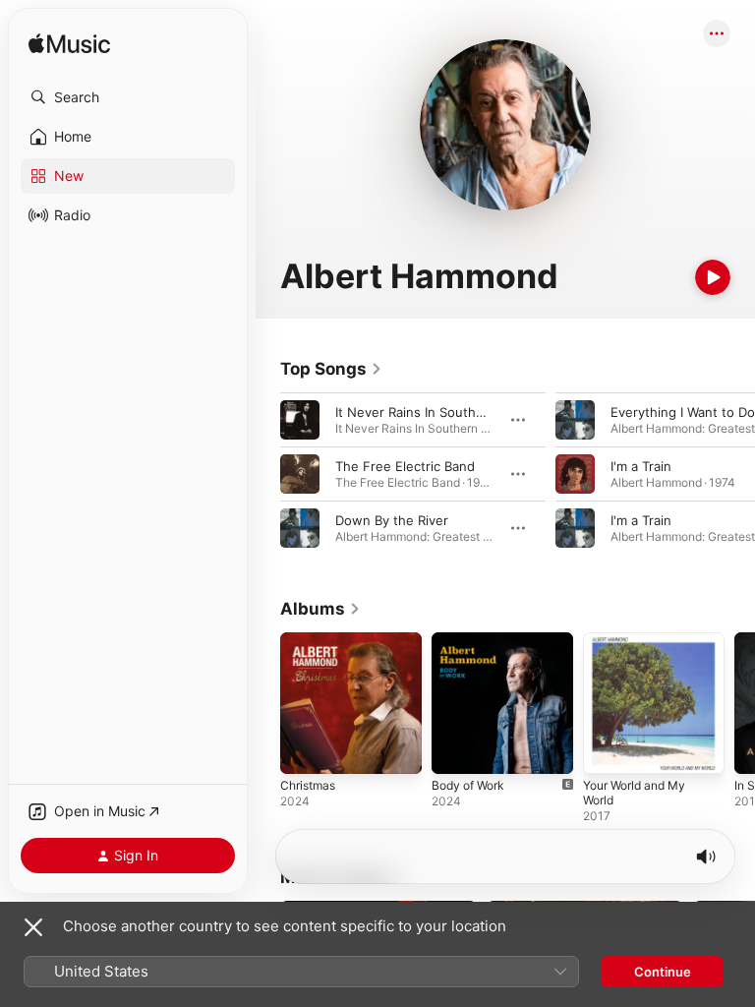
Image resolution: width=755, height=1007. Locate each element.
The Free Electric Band (405, 466)
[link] (331, 369)
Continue (662, 971)
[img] (69, 44)
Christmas (307, 785)
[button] (128, 97)
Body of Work (468, 785)
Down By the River (391, 520)
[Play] (712, 277)
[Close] (33, 927)
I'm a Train (640, 466)
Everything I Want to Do (682, 412)
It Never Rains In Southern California (446, 412)
